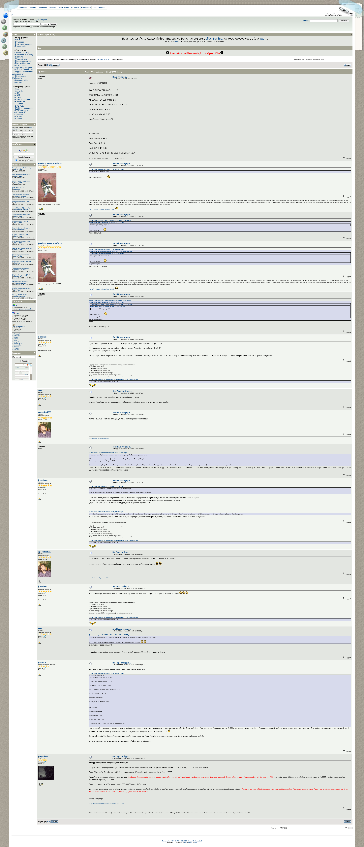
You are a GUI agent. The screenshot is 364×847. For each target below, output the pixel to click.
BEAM (18, 97)
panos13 (42, 662)
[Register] (6, 53)
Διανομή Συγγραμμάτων (25, 70)
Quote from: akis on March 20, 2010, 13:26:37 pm (106, 486)
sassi (15, 340)
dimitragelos (18, 343)
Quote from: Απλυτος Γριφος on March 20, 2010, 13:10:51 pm (110, 300)
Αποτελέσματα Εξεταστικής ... (21, 208)
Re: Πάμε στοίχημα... (122, 163)
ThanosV (17, 334)
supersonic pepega (21, 209)
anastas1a (17, 345)
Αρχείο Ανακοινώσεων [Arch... (22, 214)
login (37, 19)
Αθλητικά (83, 59)
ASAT (17, 95)
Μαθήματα (43, 7)
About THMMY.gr (98, 7)
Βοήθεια (218, 38)
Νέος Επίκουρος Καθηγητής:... (22, 168)
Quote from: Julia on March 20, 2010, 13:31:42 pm (106, 511)
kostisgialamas (19, 296)
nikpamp (16, 349)
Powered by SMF (167, 841)
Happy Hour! (86, 7)
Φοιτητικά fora (21, 59)
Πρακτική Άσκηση (22, 63)
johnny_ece (18, 276)
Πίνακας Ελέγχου (19, 124)
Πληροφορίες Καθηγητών (19, 77)
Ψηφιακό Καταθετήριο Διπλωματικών (22, 73)
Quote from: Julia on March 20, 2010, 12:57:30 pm (106, 169)
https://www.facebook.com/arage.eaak (101, 209)
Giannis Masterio (20, 283)
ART (17, 93)
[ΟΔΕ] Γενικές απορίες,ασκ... (21, 181)
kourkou (17, 263)
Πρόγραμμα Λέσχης (23, 61)
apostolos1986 (44, 412)
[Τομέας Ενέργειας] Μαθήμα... (22, 234)
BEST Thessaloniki (23, 99)
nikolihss (16, 346)
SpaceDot (19, 114)
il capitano (42, 337)
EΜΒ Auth (19, 106)
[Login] (5, 47)
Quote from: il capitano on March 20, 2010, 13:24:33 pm (108, 452)
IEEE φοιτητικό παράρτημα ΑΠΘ (20, 111)
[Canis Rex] (42, 785)
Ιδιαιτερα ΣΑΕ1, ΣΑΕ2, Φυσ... (21, 295)
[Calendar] (4, 40)
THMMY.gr (41, 59)
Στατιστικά (17, 301)
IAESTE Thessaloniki (24, 108)
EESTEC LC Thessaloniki (19, 103)
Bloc (185, 842)
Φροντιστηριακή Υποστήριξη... (22, 261)
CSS (195, 842)
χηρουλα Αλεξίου (20, 196)
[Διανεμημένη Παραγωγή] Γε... (22, 248)
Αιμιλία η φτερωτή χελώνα (50, 163)
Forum (17, 40)
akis (40, 391)
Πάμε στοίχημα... (118, 59)
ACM (17, 89)
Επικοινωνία (20, 46)
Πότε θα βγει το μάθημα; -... (21, 228)
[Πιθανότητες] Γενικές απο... (21, 255)
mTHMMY (19, 82)
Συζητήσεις (75, 7)
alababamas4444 (20, 229)
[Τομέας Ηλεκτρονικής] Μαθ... (21, 275)
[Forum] (4, 22)
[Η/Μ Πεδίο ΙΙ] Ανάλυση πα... (21, 188)
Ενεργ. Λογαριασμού (23, 44)
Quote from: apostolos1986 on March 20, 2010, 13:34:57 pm (109, 635)
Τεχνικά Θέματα (63, 7)
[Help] (5, 28)
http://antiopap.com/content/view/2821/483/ (107, 803)
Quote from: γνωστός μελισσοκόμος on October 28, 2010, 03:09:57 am (113, 379)
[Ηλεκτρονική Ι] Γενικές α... (20, 281)
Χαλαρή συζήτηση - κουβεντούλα (65, 59)
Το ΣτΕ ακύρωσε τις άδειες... (21, 268)
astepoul (16, 335)
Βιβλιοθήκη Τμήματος (24, 55)
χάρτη (263, 38)
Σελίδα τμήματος (22, 53)
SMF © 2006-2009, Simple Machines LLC (188, 841)
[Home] (6, 15)
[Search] (6, 34)
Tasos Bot (100, 59)
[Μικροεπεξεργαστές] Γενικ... (21, 201)
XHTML (190, 842)
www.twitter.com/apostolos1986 (99, 438)
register (44, 19)
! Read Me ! (33, 7)
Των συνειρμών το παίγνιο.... (21, 194)
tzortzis (106, 59)
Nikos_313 (18, 169)
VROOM (18, 117)
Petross (17, 189)
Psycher (16, 348)
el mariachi (18, 203)
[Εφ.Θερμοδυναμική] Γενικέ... (21, 241)
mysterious (43, 756)
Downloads (23, 7)
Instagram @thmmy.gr (24, 80)
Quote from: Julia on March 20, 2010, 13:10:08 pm (106, 249)
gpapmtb (17, 342)
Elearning (19, 57)
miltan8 (16, 337)
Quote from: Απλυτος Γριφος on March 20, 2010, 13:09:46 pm (110, 220)
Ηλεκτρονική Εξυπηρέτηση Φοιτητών (22, 66)
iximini (16, 338)
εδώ (208, 38)
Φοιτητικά (52, 7)
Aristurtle (19, 91)
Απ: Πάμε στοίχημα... (122, 391)
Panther (18, 119)
